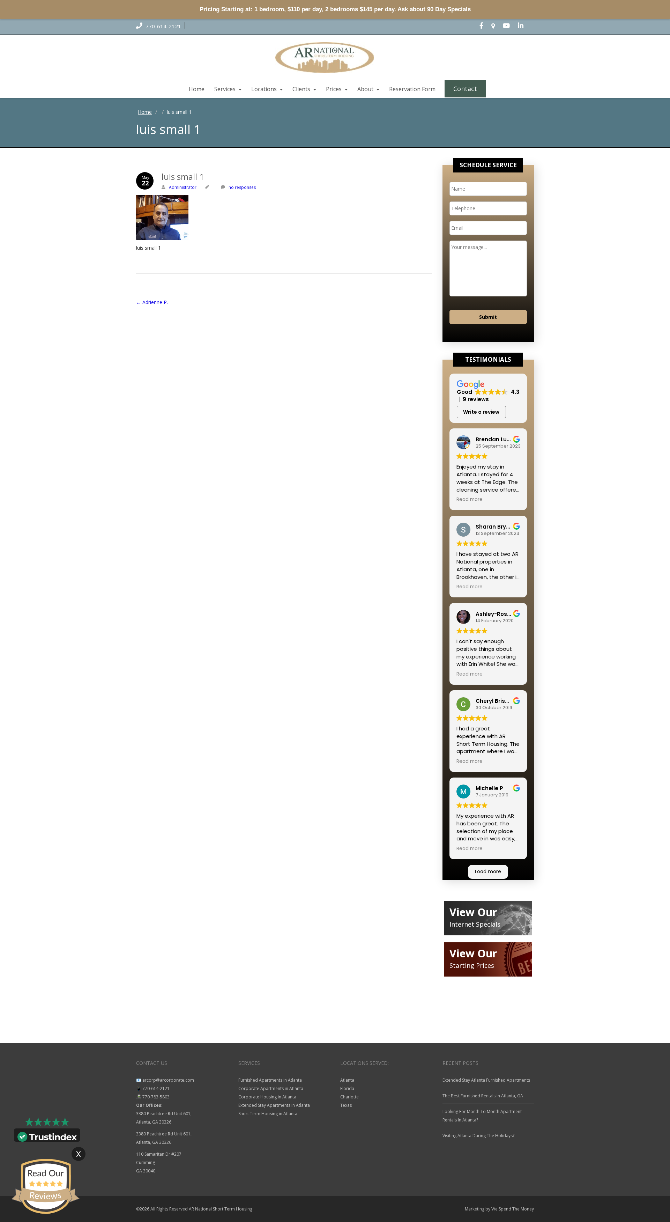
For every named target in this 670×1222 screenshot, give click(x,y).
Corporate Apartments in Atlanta (270, 1088)
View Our (473, 912)
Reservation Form (412, 89)
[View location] (496, 26)
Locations (264, 89)
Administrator (182, 187)
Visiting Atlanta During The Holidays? (478, 1136)
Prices (334, 89)
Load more (488, 871)
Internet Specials (474, 924)
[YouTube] (510, 26)
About (366, 89)
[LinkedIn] (524, 26)
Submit (488, 317)
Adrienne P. (152, 302)
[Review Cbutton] (45, 1186)
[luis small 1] (284, 217)
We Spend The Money (512, 1209)
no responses (242, 187)
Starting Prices (471, 965)
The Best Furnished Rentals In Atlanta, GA (482, 1096)
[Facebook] (484, 26)
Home (196, 89)
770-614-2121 (162, 26)
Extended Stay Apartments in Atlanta (274, 1105)
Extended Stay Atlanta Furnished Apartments (486, 1080)
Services (225, 89)
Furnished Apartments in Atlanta (270, 1080)
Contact (465, 88)
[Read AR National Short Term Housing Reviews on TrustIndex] (47, 1136)
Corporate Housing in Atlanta (267, 1097)
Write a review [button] (481, 411)
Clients (302, 89)
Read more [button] (469, 499)
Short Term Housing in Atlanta (267, 1114)
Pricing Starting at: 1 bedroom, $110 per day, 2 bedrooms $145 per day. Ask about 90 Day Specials (335, 9)
